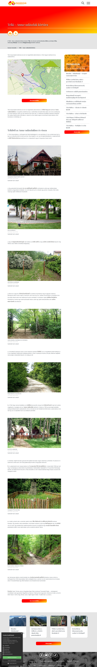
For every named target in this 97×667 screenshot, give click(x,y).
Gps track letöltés (34, 100)
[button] (9, 65)
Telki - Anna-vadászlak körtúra (27, 47)
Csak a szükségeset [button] (12, 660)
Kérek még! (77, 132)
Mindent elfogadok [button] (12, 657)
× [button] (21, 633)
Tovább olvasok (11, 643)
